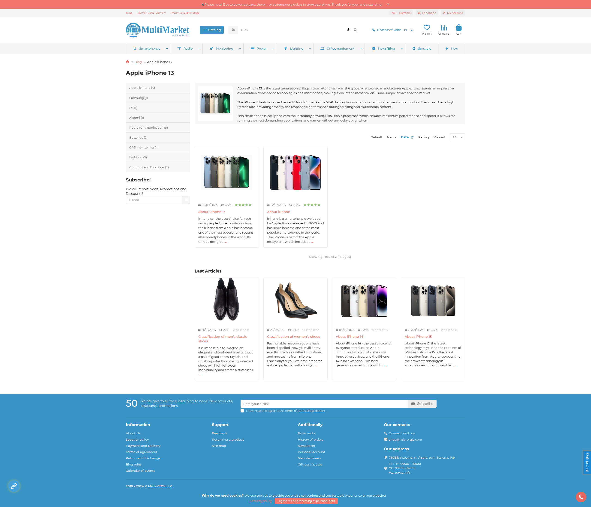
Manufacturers (309, 458)
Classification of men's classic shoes (222, 339)
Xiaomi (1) (136, 117)
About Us (133, 433)
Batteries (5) (138, 137)
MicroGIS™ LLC (160, 486)
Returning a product (228, 439)
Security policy (137, 439)
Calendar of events (140, 470)
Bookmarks (306, 433)
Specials (424, 48)
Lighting (296, 48)
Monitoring (224, 48)
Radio (188, 48)
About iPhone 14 (349, 337)
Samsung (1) (138, 98)
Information (138, 424)
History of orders (310, 439)
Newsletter (306, 446)
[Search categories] (233, 30)
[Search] (355, 30)
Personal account (311, 452)
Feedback (219, 433)
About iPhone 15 (418, 337)
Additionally (310, 424)
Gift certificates (310, 464)
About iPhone (278, 212)
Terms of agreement (141, 452)
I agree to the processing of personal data (306, 501)
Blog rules (134, 464)
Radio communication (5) (148, 127)
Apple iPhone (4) (142, 87)
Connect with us (392, 30)
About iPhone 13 (211, 212)
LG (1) (133, 108)
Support (220, 424)
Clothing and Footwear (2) (149, 167)
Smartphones (149, 48)
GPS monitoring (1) (143, 147)
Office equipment (341, 48)
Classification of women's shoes (293, 337)
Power (262, 48)
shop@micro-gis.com (405, 439)
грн (401, 13)
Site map (219, 446)
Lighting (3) (138, 157)
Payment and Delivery (151, 12)
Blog (129, 12)
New (454, 48)
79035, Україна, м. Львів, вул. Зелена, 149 (422, 457)
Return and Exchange (184, 12)
